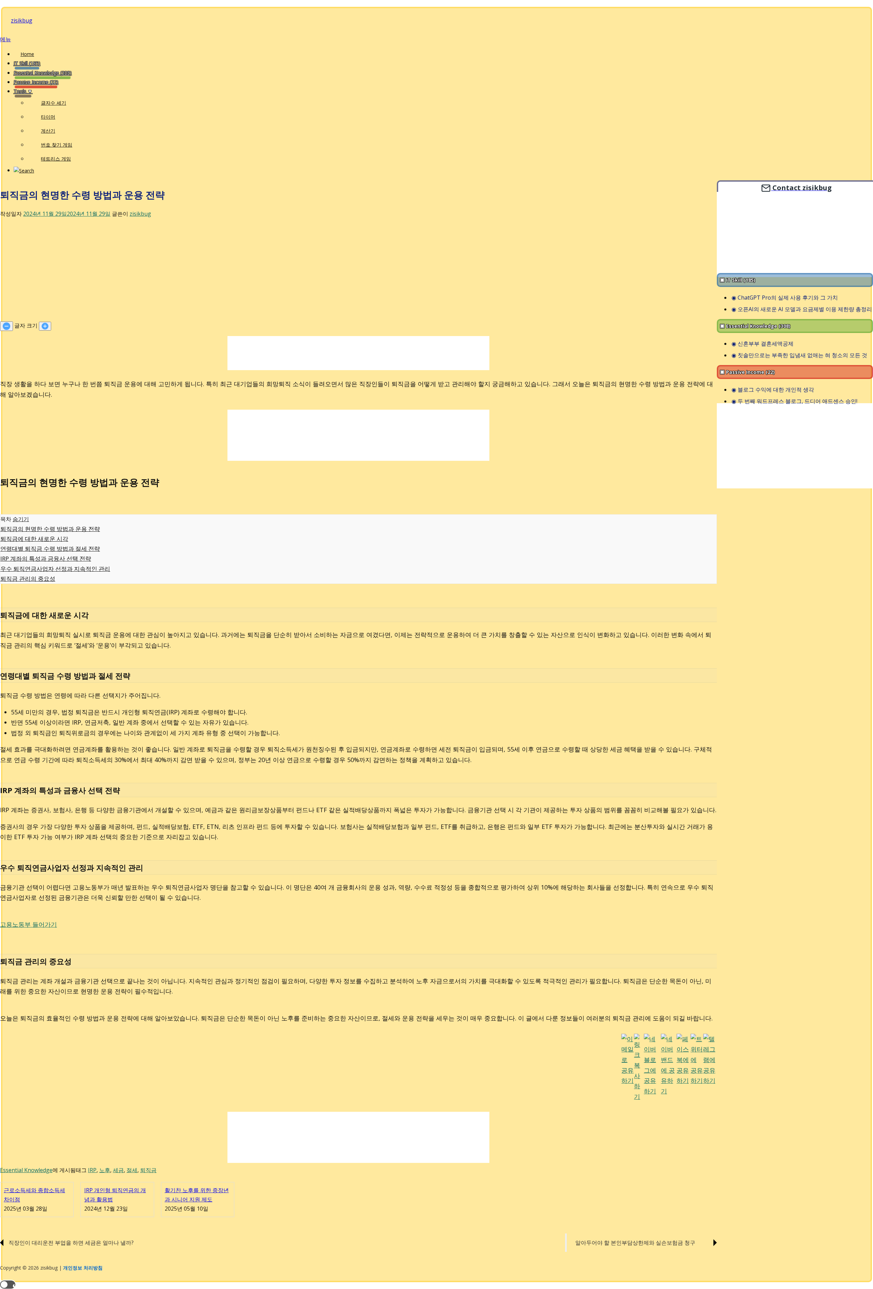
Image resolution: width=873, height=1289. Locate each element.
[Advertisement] (358, 270)
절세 (132, 1170)
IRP (92, 1170)
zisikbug (21, 20)
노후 (104, 1170)
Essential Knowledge (26, 1170)
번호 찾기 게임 (56, 144)
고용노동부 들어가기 (28, 924)
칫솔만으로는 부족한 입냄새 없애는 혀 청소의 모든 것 (802, 355)
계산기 (48, 130)
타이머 (48, 116)
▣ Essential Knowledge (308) (755, 326)
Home (27, 54)
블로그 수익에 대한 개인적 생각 (776, 390)
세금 (118, 1170)
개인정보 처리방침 (83, 1267)
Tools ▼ (23, 91)
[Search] (24, 170)
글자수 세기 (53, 103)
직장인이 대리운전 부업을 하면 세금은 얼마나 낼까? (71, 1242)
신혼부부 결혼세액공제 (766, 343)
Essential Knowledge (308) (43, 73)
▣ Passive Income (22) (747, 372)
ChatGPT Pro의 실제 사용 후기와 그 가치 (788, 297)
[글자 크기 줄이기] (6, 326)
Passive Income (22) (36, 82)
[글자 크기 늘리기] (45, 326)
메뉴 (5, 39)
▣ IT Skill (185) (737, 280)
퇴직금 (148, 1170)
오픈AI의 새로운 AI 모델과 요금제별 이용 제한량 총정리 (805, 309)
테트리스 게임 (56, 158)
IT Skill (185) (27, 63)
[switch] (7, 1284)
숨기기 (21, 519)
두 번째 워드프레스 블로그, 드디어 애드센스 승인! (797, 401)
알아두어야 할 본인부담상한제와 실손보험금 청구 (635, 1242)
